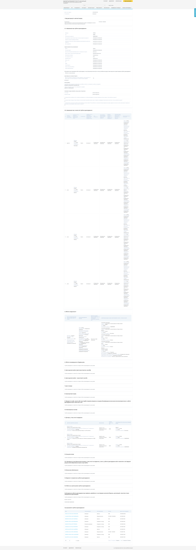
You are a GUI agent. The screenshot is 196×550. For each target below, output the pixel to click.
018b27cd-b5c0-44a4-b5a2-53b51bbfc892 (71, 513)
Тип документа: (77, 7)
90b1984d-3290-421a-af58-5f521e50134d (71, 521)
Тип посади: (84, 7)
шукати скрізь (111, 5)
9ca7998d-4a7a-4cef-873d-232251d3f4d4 (71, 531)
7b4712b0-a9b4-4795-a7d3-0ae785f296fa (71, 529)
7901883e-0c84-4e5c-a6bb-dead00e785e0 (71, 534)
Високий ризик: (106, 7)
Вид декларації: (66, 7)
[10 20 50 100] (67, 540)
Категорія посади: (91, 7)
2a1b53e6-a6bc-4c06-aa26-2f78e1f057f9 (71, 526)
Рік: (71, 7)
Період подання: (99, 7)
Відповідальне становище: (115, 7)
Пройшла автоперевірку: (126, 7)
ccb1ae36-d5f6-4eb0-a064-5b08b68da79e (71, 516)
